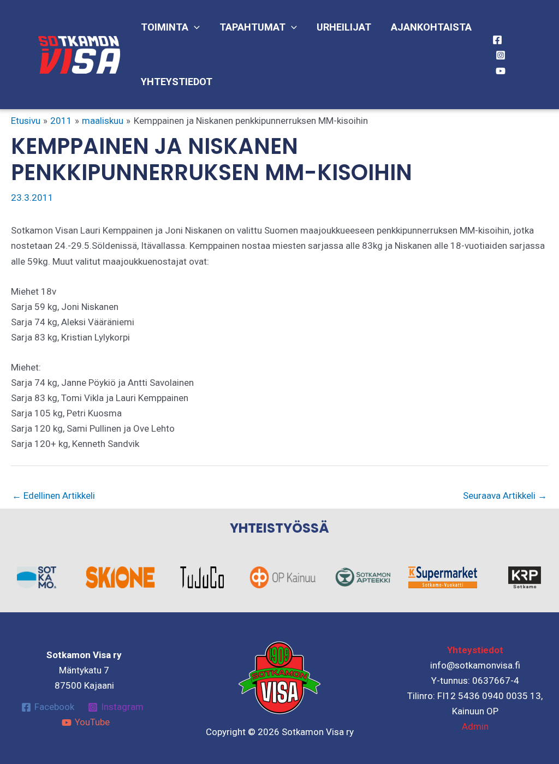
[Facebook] (497, 40)
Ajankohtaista (431, 27)
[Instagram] (501, 55)
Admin (475, 726)
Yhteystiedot (176, 81)
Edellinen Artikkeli (53, 495)
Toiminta (164, 27)
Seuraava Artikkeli (505, 495)
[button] (194, 27)
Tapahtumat (252, 27)
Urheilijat (344, 27)
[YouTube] (501, 71)
